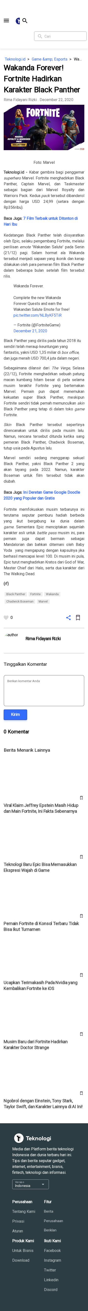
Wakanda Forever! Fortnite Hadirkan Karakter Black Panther (79, 59)
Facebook (52, 1250)
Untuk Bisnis (22, 1250)
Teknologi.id (15, 59)
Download (20, 1260)
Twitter (50, 1270)
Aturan (17, 1231)
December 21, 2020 (30, 331)
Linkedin (51, 1280)
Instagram (52, 1260)
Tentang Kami (23, 1211)
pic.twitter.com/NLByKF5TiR (37, 315)
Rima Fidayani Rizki (20, 99)
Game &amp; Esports (49, 59)
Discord (50, 1289)
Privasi (18, 1221)
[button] (6, 20)
